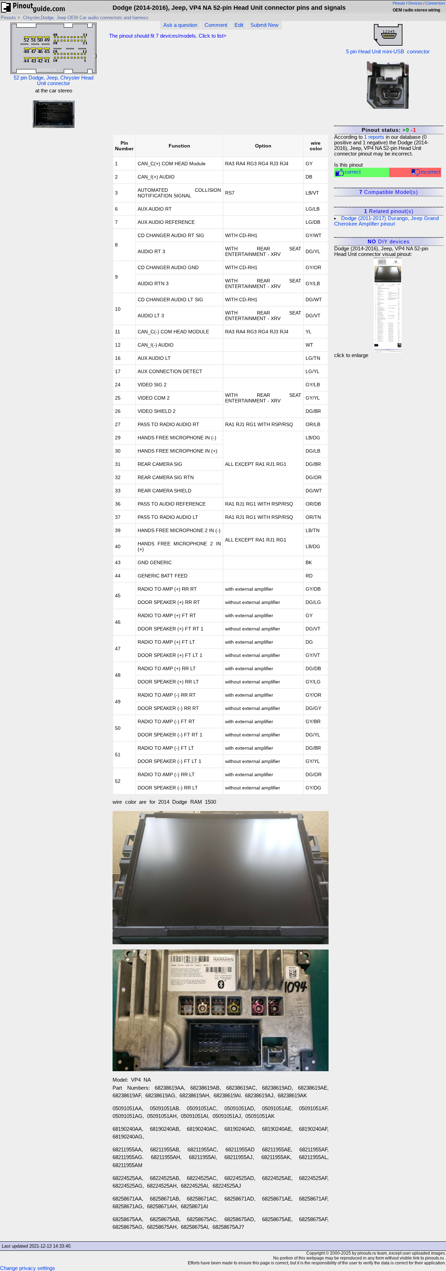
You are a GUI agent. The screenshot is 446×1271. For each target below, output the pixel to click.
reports (374, 137)
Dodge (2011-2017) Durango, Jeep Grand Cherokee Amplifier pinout (386, 221)
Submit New (264, 25)
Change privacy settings (27, 1268)
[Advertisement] (274, 88)
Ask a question (180, 25)
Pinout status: (389, 130)
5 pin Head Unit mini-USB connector (388, 51)
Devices (415, 3)
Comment (216, 25)
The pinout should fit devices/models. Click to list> (167, 36)
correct (353, 172)
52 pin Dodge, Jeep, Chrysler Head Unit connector (53, 80)
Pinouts (399, 3)
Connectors (435, 3)
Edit (238, 25)
